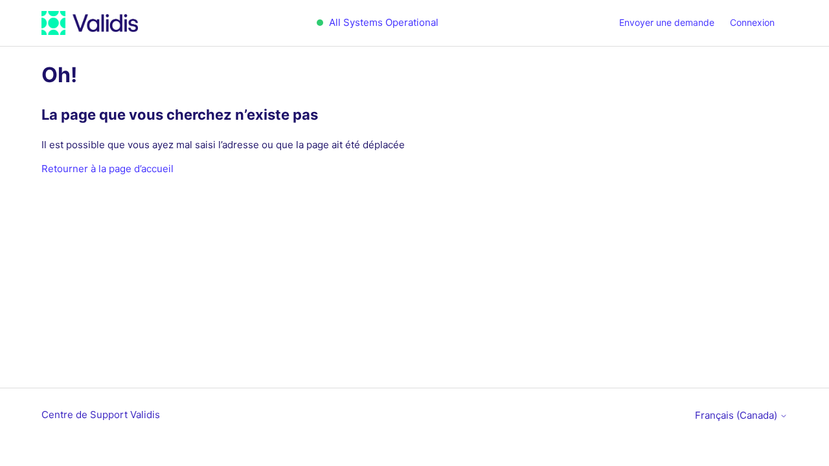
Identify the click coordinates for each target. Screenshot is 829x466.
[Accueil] (89, 23)
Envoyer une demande (666, 22)
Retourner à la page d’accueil (107, 168)
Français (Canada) (737, 415)
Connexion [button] (752, 22)
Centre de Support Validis (100, 414)
